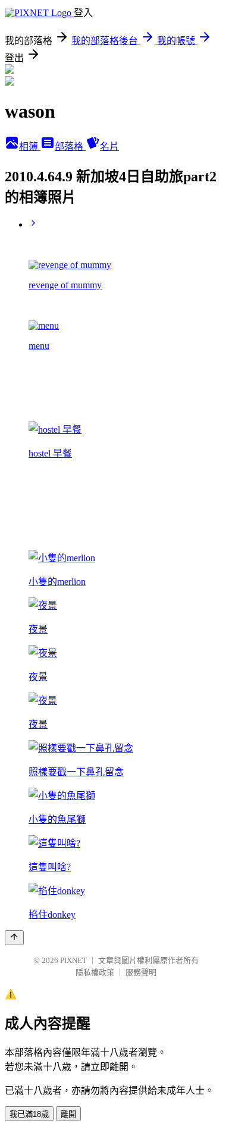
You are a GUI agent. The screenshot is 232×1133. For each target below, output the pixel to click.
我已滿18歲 (29, 1114)
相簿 (29, 146)
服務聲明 (141, 972)
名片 (109, 146)
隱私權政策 (95, 972)
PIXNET (73, 960)
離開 (68, 1114)
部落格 (70, 146)
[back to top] (14, 937)
